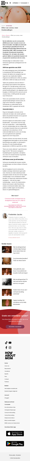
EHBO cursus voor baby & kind (12, 423)
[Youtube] (10, 342)
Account (7, 395)
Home (3, 35)
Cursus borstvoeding (10, 412)
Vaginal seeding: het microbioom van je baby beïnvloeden (19, 302)
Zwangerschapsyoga (10, 410)
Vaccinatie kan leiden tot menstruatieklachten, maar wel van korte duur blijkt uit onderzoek (15, 206)
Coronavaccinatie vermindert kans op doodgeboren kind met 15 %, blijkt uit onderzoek (15, 200)
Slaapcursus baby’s (9, 418)
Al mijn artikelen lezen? (14, 237)
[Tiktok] (6, 342)
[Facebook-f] (6, 347)
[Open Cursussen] (28, 3)
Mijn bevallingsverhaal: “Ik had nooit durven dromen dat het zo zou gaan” (20, 281)
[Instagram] (10, 347)
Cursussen (7, 404)
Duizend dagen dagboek (11, 391)
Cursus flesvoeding (9, 415)
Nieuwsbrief (8, 368)
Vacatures (7, 371)
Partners (7, 381)
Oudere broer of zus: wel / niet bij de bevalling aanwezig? (20, 291)
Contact (7, 379)
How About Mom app (10, 427)
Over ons (7, 366)
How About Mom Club (10, 407)
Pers (6, 376)
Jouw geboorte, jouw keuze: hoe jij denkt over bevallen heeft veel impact (20, 271)
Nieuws (8, 35)
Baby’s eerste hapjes (10, 420)
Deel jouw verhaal (9, 402)
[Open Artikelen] (19, 3)
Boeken (6, 385)
